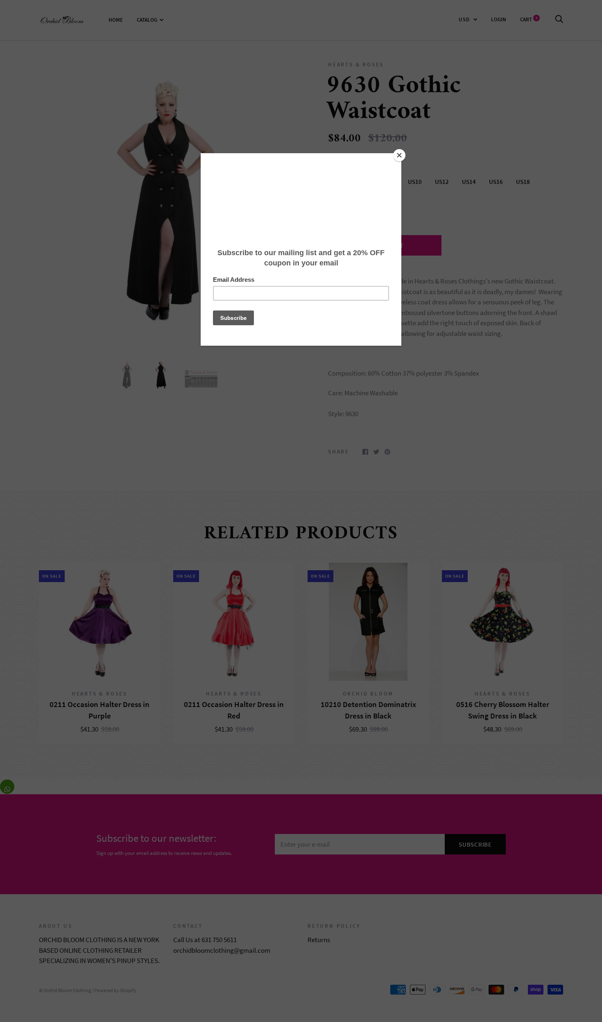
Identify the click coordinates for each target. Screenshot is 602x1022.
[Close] (399, 155)
